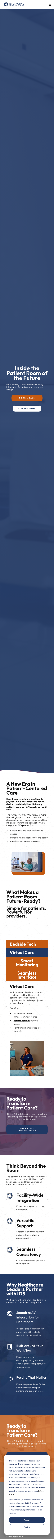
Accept (27, 1520)
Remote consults (22, 1020)
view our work (27, 408)
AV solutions (35, 1335)
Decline (27, 1527)
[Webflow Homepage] (24, 4)
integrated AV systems (17, 825)
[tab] (27, 944)
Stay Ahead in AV (14, 1536)
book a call (27, 398)
